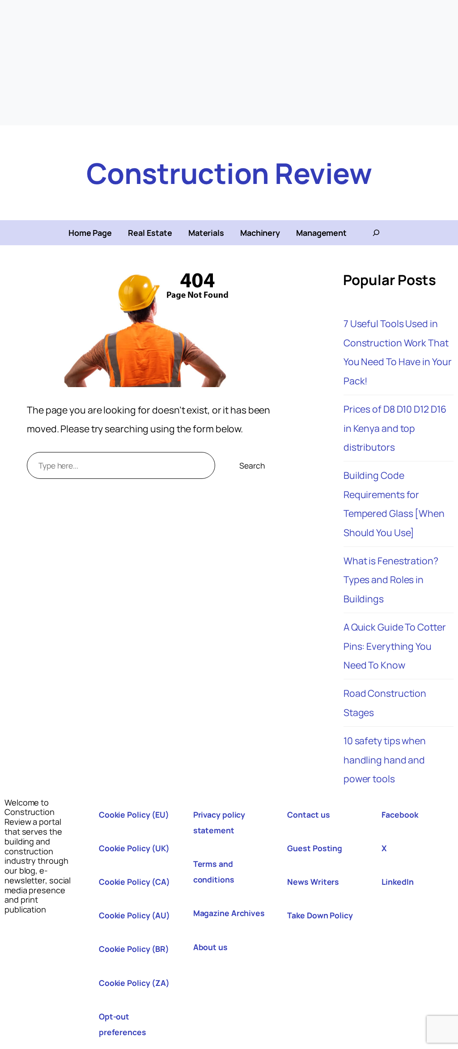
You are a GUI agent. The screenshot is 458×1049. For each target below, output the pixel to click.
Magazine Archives (229, 913)
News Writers (313, 881)
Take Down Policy (319, 915)
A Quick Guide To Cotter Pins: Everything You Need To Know (395, 645)
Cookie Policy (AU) (134, 915)
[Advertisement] (229, 62)
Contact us (308, 814)
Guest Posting (314, 848)
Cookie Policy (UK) (134, 848)
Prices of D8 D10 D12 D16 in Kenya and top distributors (395, 427)
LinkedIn (397, 881)
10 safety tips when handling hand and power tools (385, 759)
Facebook (400, 814)
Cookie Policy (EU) (134, 814)
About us (210, 947)
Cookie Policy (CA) (134, 881)
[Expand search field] (376, 232)
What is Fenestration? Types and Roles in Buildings (391, 579)
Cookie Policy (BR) (134, 948)
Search (251, 465)
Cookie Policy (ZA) (134, 982)
